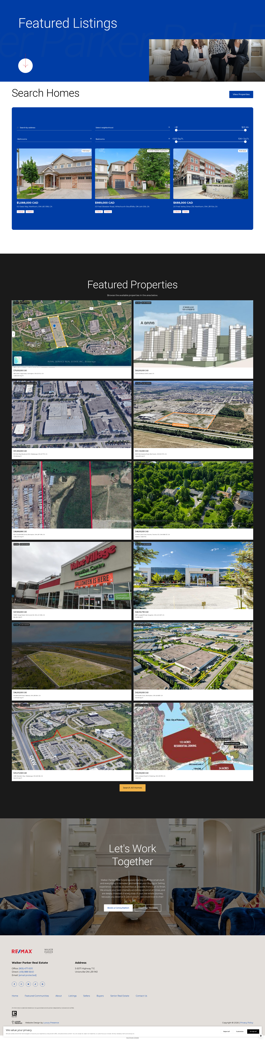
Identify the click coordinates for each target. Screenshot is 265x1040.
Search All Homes (132, 787)
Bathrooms (22, 139)
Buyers (100, 996)
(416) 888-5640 (26, 972)
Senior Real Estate (119, 996)
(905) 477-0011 (26, 968)
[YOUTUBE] (28, 984)
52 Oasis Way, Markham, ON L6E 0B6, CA (34, 206)
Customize (239, 1031)
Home (15, 996)
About (58, 996)
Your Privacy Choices (132, 1037)
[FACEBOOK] (14, 984)
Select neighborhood (104, 128)
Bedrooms (100, 139)
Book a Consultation (118, 908)
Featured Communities (37, 996)
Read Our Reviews (148, 908)
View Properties (241, 94)
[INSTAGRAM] (21, 984)
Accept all (253, 1031)
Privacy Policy (246, 1023)
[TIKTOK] (35, 984)
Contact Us (141, 996)
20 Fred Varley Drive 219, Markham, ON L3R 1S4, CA (195, 206)
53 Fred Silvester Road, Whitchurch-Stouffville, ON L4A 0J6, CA (122, 206)
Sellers (86, 996)
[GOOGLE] (42, 984)
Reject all (226, 1031)
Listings (72, 996)
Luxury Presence (51, 1023)
